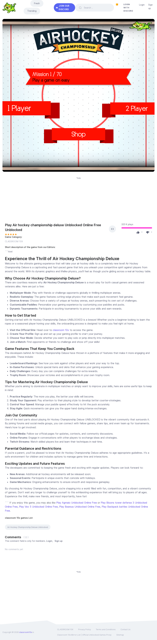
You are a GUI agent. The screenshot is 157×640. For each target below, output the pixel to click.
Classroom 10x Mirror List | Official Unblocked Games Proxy (84, 635)
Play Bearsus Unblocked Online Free (79, 506)
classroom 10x (61, 330)
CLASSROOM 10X (14, 241)
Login (142, 4)
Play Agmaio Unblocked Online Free (76, 502)
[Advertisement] (78, 201)
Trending (31, 11)
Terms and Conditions (106, 629)
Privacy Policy (84, 629)
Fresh (37, 3)
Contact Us (125, 629)
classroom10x (25, 632)
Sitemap (120, 635)
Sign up (150, 6)
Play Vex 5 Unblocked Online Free (38, 506)
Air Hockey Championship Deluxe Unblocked (27, 527)
